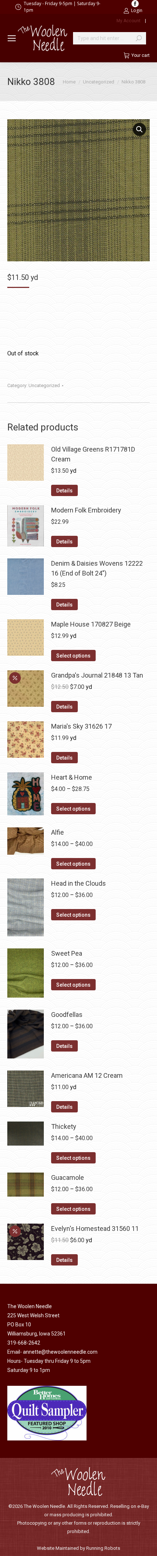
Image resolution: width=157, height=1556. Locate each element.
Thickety (63, 1126)
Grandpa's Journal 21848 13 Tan (97, 675)
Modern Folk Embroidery (86, 510)
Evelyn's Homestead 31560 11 (95, 1228)
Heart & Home (71, 777)
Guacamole (67, 1177)
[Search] (139, 38)
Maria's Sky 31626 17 (81, 726)
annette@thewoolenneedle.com (60, 1352)
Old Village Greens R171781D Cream (93, 454)
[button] (139, 129)
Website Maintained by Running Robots (78, 1548)
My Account (128, 20)
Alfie (57, 832)
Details (64, 491)
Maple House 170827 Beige (91, 624)
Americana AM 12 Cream (87, 1075)
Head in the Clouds (78, 883)
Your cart (140, 55)
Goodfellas (67, 1014)
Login (136, 10)
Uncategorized (44, 385)
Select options (73, 656)
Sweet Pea (66, 953)
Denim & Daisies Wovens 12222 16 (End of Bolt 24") (97, 568)
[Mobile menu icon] (11, 38)
